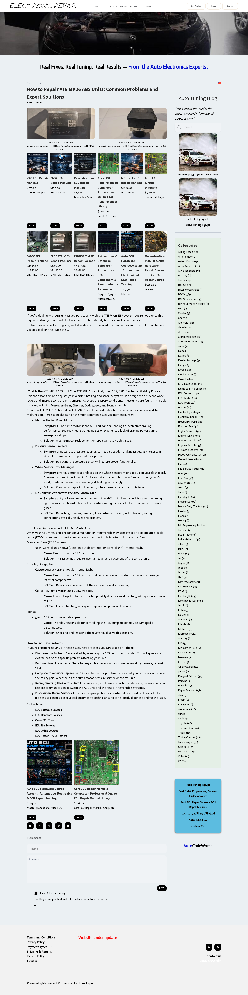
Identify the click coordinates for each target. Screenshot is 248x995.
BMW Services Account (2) (193, 303)
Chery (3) (183, 317)
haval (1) (182, 492)
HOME (97, 6)
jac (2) (181, 558)
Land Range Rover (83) (191, 600)
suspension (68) (187, 709)
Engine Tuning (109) (189, 435)
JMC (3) (182, 577)
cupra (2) (183, 346)
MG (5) (182, 643)
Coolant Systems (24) (190, 341)
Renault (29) (185, 685)
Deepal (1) (183, 365)
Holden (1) (183, 511)
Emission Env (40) (188, 426)
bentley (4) (184, 280)
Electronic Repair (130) (190, 416)
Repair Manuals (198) (189, 690)
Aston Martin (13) (188, 261)
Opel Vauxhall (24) (188, 666)
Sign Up (230, 6)
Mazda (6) (184, 624)
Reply (36, 905)
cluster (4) (184, 332)
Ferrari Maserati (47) (190, 459)
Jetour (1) (183, 572)
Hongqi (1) (183, 520)
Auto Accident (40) (189, 266)
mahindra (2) (185, 619)
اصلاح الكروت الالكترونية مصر (198, 813)
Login (213, 6)
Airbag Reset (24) (188, 252)
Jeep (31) (183, 567)
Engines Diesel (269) (189, 440)
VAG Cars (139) (186, 751)
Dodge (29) (184, 369)
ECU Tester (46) (187, 398)
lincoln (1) (183, 605)
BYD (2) (182, 308)
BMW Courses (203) (189, 299)
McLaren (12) (185, 629)
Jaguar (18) (184, 563)
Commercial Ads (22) (189, 336)
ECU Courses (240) (188, 393)
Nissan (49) (184, 657)
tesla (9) (183, 718)
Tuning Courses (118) (189, 737)
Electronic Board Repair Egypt (123, 6)
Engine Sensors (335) (190, 431)
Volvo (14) (183, 756)
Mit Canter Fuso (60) (190, 647)
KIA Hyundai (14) (187, 586)
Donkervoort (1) (187, 374)
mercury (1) (184, 638)
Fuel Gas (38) (185, 478)
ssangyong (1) (185, 704)
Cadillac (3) (184, 313)
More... (150, 6)
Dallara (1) (183, 355)
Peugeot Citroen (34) (190, 676)
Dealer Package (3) (189, 360)
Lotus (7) (183, 610)
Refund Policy (36, 956)
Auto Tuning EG (198, 819)
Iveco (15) (183, 553)
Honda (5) (183, 515)
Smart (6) (183, 699)
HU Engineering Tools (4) (192, 525)
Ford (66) (183, 473)
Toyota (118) (185, 723)
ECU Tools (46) (186, 402)
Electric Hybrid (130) (189, 412)
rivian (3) (183, 695)
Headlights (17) (186, 497)
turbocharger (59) (188, 742)
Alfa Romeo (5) (187, 256)
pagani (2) (183, 671)
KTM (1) (182, 591)
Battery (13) (184, 275)
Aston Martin (35, 102)
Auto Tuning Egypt (198, 225)
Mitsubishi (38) (186, 652)
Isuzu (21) (183, 548)
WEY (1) (182, 761)
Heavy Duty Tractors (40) (193, 506)
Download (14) (186, 379)
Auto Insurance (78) (189, 270)
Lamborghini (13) (187, 596)
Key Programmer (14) (190, 581)
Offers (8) (184, 662)
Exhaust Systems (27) (190, 449)
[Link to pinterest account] (217, 947)
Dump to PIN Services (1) (192, 388)
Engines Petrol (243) (189, 445)
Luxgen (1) (183, 614)
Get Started (196, 6)
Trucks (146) (185, 732)
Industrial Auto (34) (189, 539)
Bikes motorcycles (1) (190, 289)
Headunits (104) (187, 501)
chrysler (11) (184, 327)
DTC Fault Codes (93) (190, 383)
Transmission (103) (188, 728)
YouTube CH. (198, 826)
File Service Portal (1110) (191, 468)
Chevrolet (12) (186, 322)
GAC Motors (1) (187, 482)
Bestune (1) (184, 284)
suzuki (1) (183, 713)
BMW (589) (184, 294)
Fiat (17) (182, 464)
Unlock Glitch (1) (187, 746)
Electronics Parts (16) (190, 421)
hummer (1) (184, 530)
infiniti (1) (183, 544)
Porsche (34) (185, 680)
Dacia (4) (183, 350)
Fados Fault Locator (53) (192, 454)
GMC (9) (183, 487)
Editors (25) (184, 407)
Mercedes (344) (187, 633)
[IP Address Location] (219, 83)
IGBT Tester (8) (187, 534)
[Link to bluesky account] (209, 947)
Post (161, 888)
